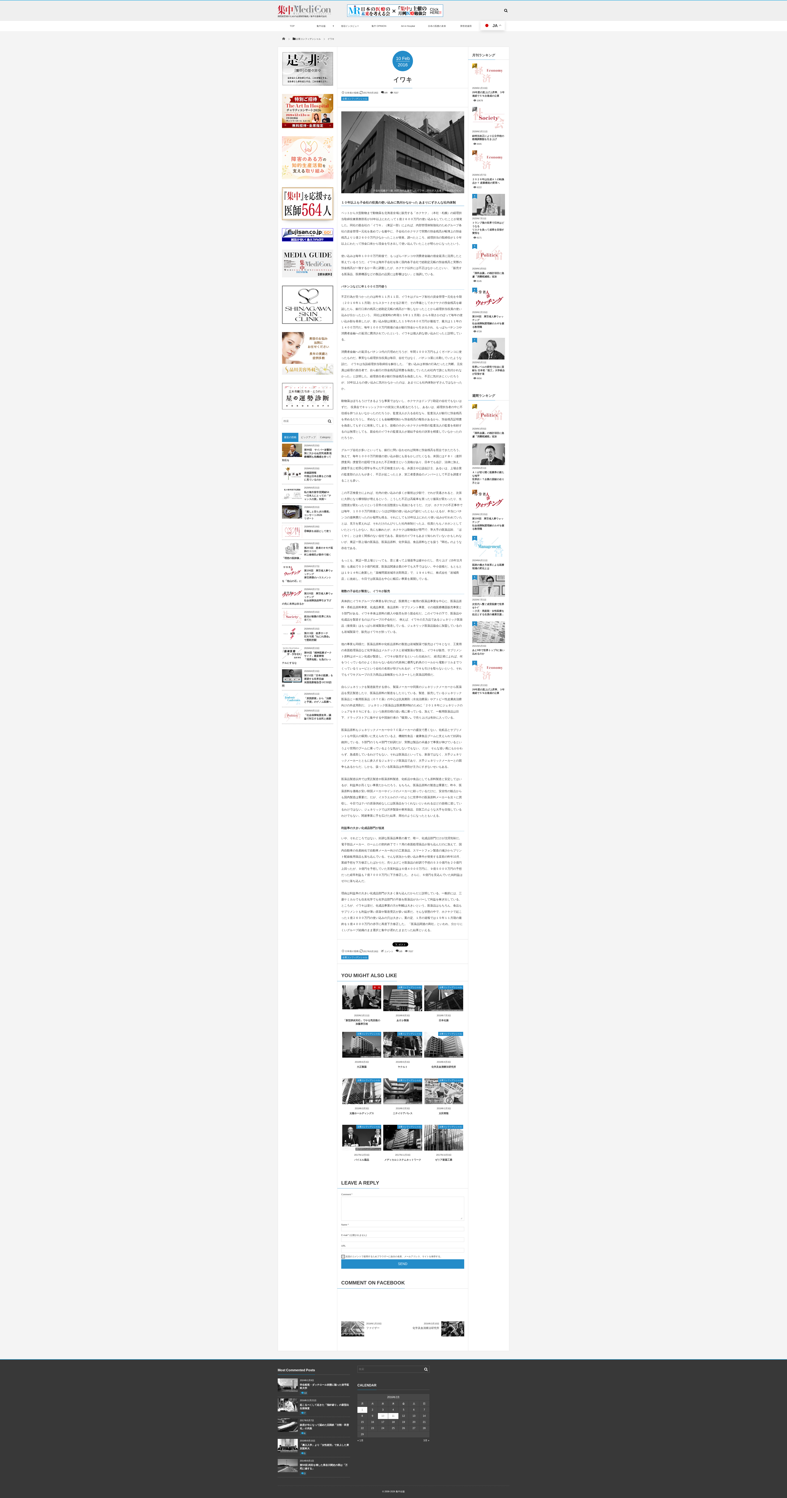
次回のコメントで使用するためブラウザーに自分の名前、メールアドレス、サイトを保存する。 (394, 1256)
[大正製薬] (361, 1056)
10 (382, 1415)
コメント (388, 951)
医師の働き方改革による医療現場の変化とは (488, 566)
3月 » (426, 1440)
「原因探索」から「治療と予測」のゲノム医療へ (317, 700)
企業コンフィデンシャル (354, 98)
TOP (292, 26)
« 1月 (360, 1440)
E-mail (344, 1235)
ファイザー (373, 1328)
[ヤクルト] (402, 1056)
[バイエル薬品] (361, 1149)
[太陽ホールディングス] (361, 1102)
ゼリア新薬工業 (443, 1159)
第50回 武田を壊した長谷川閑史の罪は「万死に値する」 (324, 1467)
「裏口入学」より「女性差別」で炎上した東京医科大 (324, 1447)
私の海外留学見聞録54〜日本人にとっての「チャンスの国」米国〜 (317, 496)
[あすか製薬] (402, 1009)
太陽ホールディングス (361, 1113)
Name (344, 1224)
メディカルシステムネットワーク (402, 1159)
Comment (346, 1194)
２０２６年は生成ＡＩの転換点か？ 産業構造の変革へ (488, 181)
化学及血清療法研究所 (443, 1066)
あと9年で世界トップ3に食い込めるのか (488, 652)
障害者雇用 (466, 26)
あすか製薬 (403, 1020)
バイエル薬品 (361, 1159)
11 (393, 1415)
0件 (386, 93)
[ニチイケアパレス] (402, 1102)
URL (343, 1246)
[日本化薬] (443, 1009)
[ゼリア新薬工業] (443, 1149)
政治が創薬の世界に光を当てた (317, 618)
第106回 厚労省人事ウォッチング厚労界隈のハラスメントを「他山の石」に (307, 575)
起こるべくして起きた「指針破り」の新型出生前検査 (324, 1406)
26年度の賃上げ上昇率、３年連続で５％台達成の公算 (488, 94)
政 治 (377, 987)
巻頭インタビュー (350, 26)
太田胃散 (444, 1113)
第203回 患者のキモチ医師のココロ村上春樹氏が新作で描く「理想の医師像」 (307, 553)
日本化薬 (444, 1020)
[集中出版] (304, 13)
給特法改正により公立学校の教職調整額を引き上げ (488, 138)
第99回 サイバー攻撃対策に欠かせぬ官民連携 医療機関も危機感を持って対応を (307, 454)
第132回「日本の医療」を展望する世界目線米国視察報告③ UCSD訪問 (307, 680)
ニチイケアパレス (403, 1113)
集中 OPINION (379, 26)
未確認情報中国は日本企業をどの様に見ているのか (317, 476)
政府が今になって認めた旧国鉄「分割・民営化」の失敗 (324, 1426)
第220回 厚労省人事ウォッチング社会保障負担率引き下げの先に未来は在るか (307, 598)
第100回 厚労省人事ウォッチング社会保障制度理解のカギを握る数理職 (488, 321)
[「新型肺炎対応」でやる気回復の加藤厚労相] (361, 1008)
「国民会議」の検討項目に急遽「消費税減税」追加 (488, 275)
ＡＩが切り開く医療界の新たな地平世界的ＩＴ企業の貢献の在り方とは (488, 477)
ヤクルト (403, 1066)
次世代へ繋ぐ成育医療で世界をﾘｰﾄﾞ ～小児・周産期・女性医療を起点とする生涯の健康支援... (488, 609)
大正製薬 (362, 1066)
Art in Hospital (408, 26)
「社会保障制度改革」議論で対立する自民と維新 (317, 717)
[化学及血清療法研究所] (443, 1056)
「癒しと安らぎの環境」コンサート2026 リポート (317, 515)
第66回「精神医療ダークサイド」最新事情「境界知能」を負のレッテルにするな (307, 657)
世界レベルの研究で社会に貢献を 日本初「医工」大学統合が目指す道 (488, 370)
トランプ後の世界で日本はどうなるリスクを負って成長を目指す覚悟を (488, 227)
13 (305, 1393)
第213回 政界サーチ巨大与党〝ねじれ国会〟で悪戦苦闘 (317, 637)
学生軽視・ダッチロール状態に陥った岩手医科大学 (324, 1386)
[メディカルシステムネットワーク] (402, 1149)
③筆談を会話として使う (317, 531)
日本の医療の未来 (437, 26)
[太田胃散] (443, 1102)
